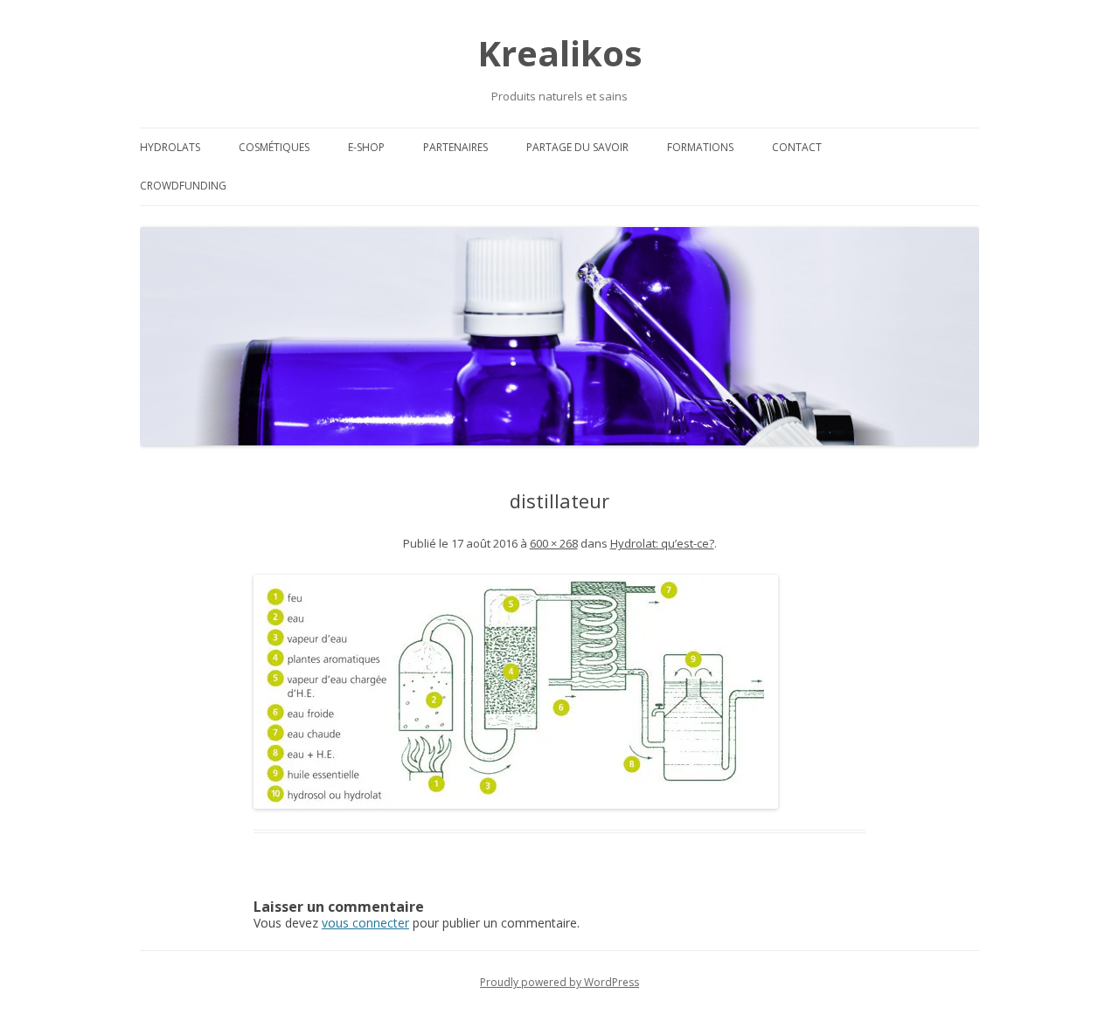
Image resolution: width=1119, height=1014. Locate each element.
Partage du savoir (577, 147)
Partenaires (455, 147)
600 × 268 (554, 543)
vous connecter (365, 922)
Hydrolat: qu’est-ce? (662, 543)
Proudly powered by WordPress (559, 982)
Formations (700, 147)
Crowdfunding (183, 185)
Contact (797, 147)
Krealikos (560, 53)
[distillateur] (559, 692)
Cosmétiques (274, 147)
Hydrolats (170, 147)
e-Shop (366, 147)
